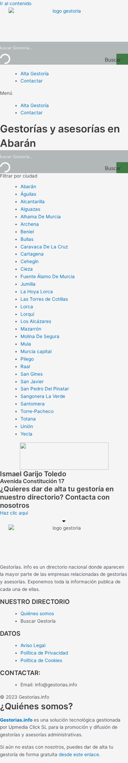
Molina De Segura (39, 336)
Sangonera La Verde (42, 396)
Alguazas (30, 209)
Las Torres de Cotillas (44, 299)
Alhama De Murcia (40, 216)
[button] (64, 93)
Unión (26, 426)
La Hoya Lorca (36, 291)
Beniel (27, 231)
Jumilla (27, 284)
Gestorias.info (16, 720)
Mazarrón (30, 329)
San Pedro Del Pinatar (44, 388)
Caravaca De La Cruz (44, 246)
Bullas (26, 239)
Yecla (26, 434)
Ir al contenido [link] (15, 3)
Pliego (27, 359)
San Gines (31, 374)
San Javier (32, 381)
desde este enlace (79, 754)
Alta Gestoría (34, 73)
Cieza (26, 269)
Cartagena (32, 254)
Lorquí (27, 314)
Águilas (28, 194)
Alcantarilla (32, 201)
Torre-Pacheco (37, 411)
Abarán (28, 186)
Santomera (32, 403)
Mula (25, 344)
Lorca (26, 306)
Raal (25, 366)
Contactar (31, 80)
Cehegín (29, 261)
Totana (28, 419)
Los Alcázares (35, 321)
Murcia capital (36, 351)
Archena (29, 224)
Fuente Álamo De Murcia (47, 276)
